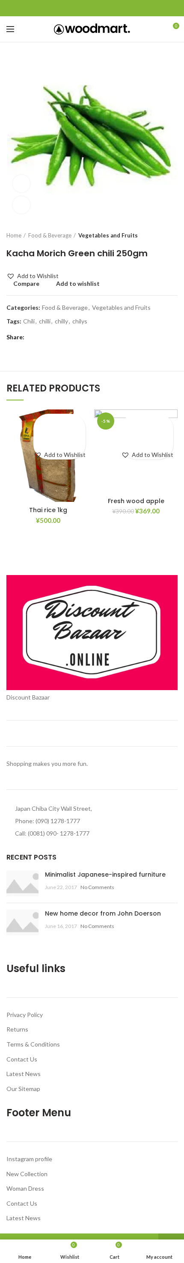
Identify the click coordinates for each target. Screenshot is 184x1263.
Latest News (23, 1073)
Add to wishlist (78, 284)
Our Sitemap (23, 1088)
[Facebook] (72, 8)
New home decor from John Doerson (103, 913)
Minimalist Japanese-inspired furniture (105, 874)
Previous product (156, 235)
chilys (79, 321)
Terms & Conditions (33, 1044)
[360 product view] (21, 183)
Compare (26, 284)
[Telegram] (112, 8)
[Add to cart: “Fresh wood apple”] (147, 436)
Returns (17, 1029)
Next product (173, 235)
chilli (44, 321)
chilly (61, 321)
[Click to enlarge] (21, 204)
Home (13, 235)
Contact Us (21, 1059)
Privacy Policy (24, 1014)
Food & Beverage (49, 235)
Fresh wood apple (136, 501)
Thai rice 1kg (48, 510)
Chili (29, 321)
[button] (32, 276)
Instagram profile (29, 1158)
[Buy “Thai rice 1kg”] (59, 436)
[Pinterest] (92, 8)
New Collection (26, 1173)
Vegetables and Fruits (108, 235)
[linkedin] (102, 8)
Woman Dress (25, 1188)
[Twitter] (82, 8)
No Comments (97, 887)
